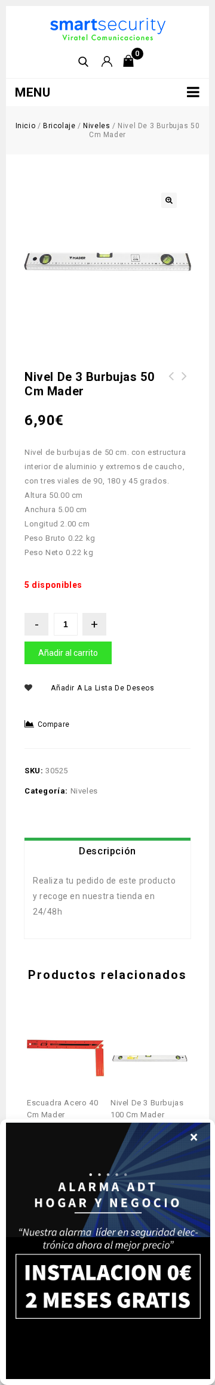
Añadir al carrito (68, 653)
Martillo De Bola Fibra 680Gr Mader (184, 383)
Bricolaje (59, 126)
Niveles (96, 126)
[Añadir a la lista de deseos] (75, 1030)
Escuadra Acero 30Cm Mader (171, 383)
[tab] (107, 851)
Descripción (107, 851)
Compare (54, 724)
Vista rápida (56, 1030)
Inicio (26, 126)
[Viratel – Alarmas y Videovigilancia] (107, 28)
